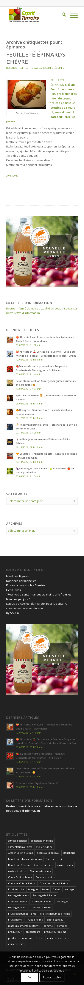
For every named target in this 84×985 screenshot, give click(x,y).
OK (29, 977)
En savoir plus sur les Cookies (25, 585)
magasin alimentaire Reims (23, 925)
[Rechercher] (62, 15)
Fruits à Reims (34, 919)
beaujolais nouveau (48, 852)
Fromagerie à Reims (44, 895)
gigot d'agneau (55, 919)
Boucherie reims (55, 859)
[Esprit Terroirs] (34, 15)
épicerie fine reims (58, 938)
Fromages (62, 901)
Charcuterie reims (40, 871)
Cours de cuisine (45, 877)
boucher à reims (43, 865)
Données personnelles (21, 581)
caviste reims (65, 865)
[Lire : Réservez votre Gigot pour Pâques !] (10, 785)
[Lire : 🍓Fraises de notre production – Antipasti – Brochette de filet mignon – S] (10, 368)
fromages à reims (41, 907)
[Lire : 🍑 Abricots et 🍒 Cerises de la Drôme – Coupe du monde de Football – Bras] (10, 354)
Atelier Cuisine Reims (20, 852)
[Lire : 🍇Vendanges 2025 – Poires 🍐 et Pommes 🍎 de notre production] (10, 471)
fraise (45, 889)
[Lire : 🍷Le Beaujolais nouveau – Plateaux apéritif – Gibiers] (10, 441)
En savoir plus (52, 977)
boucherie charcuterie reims (25, 859)
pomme (48, 925)
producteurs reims (55, 931)
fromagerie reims (18, 895)
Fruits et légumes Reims (22, 913)
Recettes (11, 67)
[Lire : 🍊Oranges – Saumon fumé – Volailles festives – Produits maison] (10, 412)
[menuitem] (62, 15)
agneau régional (17, 840)
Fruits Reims (15, 919)
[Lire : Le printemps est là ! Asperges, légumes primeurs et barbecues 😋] (10, 383)
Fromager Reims (17, 901)
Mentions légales (17, 576)
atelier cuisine (44, 846)
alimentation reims (42, 840)
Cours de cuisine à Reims (53, 883)
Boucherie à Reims (19, 865)
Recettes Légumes (53, 67)
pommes (62, 925)
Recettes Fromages (29, 67)
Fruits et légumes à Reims (55, 913)
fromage (69, 889)
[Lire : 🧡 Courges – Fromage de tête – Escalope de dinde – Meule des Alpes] (10, 456)
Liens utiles (13, 590)
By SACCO (12, 613)
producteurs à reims (20, 938)
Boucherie (69, 852)
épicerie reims (16, 944)
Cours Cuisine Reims (20, 877)
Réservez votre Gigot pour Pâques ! (37, 783)
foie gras (33, 889)
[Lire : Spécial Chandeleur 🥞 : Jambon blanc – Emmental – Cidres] (10, 398)
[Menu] (72, 15)
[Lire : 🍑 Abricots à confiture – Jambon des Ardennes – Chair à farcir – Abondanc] (10, 339)
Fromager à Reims (42, 901)
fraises (56, 889)
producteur (15, 931)
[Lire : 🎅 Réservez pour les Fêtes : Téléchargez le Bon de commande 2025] (10, 427)
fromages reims (17, 907)
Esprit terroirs (16, 889)
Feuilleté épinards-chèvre (37, 58)
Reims (39, 938)
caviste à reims (16, 871)
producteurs (33, 931)
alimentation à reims (20, 846)
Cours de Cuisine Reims (21, 883)
